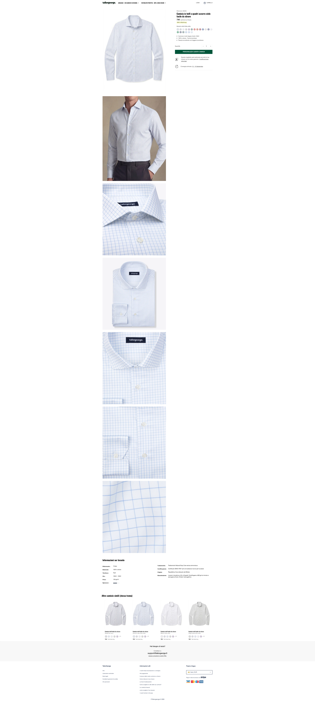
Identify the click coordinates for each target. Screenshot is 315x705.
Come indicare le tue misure (147, 679)
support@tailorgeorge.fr (157, 653)
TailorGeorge (107, 666)
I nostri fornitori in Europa (146, 693)
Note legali (105, 676)
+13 (120, 636)
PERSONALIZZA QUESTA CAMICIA (194, 51)
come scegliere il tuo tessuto (147, 690)
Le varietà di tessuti (145, 687)
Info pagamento (144, 673)
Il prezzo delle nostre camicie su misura (150, 676)
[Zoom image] (164, 11)
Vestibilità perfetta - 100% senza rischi (152, 3)
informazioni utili (145, 666)
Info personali (106, 681)
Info (104, 670)
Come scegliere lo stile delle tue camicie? (150, 684)
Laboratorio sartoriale (108, 673)
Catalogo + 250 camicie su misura (127, 3)
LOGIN (198, 2)
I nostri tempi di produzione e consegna (150, 670)
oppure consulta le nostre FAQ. (157, 656)
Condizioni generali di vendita (110, 679)
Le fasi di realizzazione (146, 681)
